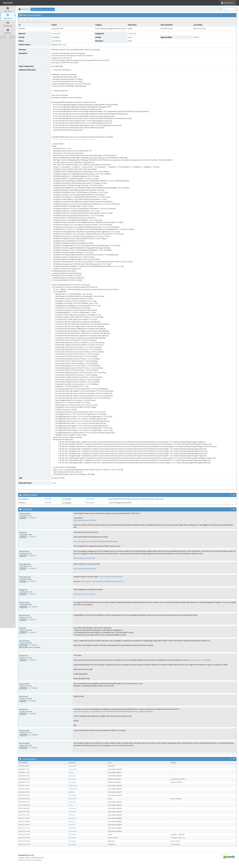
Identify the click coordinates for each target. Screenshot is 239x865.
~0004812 (34, 748)
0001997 (48, 502)
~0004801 (32, 701)
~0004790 (32, 619)
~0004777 (32, 594)
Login (33, 9)
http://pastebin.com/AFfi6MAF (84, 568)
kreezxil (24, 532)
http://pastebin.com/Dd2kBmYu (111, 577)
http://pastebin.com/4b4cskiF (84, 594)
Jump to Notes (25, 20)
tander (23, 628)
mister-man (25, 615)
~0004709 (32, 518)
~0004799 (32, 660)
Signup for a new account (45, 9)
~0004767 (32, 581)
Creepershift (25, 513)
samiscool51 (56, 33)
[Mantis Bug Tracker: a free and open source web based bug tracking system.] (228, 856)
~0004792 (32, 632)
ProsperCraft (25, 564)
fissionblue (25, 551)
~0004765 (32, 568)
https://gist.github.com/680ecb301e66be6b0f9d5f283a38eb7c (96, 541)
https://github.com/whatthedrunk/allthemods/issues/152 (102, 581)
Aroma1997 (25, 684)
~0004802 (32, 713)
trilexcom (24, 655)
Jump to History (39, 20)
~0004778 (34, 607)
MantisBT (30, 855)
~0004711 (32, 537)
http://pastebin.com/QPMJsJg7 (200, 660)
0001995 (48, 499)
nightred (24, 590)
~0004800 (34, 688)
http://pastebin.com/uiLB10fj (84, 558)
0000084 (87, 615)
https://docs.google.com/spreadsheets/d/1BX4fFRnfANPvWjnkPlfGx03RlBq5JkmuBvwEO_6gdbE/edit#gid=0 (112, 711)
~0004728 (32, 555)
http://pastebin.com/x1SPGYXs (84, 520)
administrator (27, 860)
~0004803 (34, 735)
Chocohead (132, 33)
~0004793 (34, 645)
